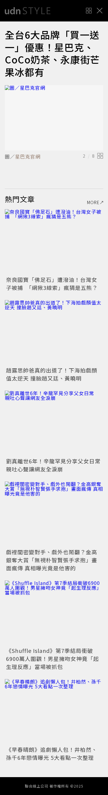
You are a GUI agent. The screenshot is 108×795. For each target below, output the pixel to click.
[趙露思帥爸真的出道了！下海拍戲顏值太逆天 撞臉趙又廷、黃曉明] (54, 332)
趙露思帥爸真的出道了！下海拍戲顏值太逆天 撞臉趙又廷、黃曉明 (51, 374)
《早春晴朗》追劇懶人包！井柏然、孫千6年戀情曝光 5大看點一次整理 (51, 753)
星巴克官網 (27, 156)
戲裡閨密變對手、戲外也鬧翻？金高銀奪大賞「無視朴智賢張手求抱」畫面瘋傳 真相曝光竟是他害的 (51, 560)
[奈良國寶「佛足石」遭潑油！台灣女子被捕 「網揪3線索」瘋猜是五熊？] (54, 241)
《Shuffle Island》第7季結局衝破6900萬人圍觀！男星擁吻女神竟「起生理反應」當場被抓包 (52, 658)
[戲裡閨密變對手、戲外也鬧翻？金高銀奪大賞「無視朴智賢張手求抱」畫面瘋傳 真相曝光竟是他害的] (54, 514)
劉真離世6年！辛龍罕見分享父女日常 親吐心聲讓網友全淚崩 (56, 465)
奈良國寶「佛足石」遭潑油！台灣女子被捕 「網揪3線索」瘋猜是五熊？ (52, 283)
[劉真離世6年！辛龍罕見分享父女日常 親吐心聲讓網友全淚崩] (54, 423)
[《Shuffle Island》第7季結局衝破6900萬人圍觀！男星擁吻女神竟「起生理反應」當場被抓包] (54, 613)
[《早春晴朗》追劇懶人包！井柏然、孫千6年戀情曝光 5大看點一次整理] (54, 711)
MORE (93, 202)
